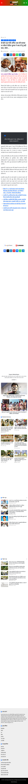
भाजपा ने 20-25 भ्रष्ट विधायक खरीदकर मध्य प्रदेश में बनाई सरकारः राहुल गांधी (18, 501)
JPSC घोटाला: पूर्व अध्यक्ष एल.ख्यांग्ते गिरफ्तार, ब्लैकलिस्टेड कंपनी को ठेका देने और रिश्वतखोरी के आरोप (21, 444)
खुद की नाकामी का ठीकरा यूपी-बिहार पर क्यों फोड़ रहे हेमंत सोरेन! (21, 428)
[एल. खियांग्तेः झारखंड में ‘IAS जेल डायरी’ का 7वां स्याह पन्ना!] (7, 438)
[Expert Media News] (14, 3)
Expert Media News (5, 51)
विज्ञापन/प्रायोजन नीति (4, 775)
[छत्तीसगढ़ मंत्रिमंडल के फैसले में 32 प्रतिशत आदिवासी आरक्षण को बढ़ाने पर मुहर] (4, 507)
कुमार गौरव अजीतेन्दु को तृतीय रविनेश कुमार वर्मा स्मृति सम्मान (18, 517)
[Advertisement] (14, 21)
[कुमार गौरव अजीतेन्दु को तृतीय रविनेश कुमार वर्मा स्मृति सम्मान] (4, 518)
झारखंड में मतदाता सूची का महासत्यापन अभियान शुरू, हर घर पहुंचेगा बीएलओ (20, 460)
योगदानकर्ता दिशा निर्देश (5, 773)
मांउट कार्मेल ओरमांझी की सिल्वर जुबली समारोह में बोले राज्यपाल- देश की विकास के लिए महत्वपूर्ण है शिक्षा (17, 512)
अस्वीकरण (2, 750)
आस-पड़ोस (2, 738)
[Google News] (8, 245)
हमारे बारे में (2, 748)
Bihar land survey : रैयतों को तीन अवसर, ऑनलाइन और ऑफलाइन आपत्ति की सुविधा (17, 562)
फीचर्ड (2, 730)
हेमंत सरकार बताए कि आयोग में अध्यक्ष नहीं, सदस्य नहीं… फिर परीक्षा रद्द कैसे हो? (7, 460)
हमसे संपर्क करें (3, 756)
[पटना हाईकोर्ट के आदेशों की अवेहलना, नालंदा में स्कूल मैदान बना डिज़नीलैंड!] (4, 584)
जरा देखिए (2, 740)
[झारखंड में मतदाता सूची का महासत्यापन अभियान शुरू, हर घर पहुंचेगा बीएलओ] (21, 453)
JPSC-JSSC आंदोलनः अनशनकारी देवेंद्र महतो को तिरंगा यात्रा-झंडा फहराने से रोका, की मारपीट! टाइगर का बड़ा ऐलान (7, 429)
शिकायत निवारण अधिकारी (5, 764)
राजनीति (14, 40)
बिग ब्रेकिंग (6, 40)
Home (3, 37)
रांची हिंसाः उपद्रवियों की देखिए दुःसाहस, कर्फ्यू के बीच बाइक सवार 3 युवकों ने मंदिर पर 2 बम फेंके (14, 200)
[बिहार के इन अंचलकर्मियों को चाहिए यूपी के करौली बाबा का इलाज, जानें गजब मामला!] (4, 568)
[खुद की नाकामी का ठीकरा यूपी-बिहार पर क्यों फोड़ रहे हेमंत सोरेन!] (21, 422)
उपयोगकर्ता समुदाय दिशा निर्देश (6, 762)
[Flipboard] (19, 245)
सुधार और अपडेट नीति (4, 771)
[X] (16, 380)
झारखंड (2, 736)
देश (5, 37)
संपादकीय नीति (3, 768)
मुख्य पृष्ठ (2, 746)
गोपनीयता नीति (3, 752)
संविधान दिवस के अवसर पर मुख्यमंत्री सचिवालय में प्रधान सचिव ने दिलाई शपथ (17, 523)
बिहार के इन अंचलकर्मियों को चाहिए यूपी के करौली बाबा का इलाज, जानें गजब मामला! (17, 567)
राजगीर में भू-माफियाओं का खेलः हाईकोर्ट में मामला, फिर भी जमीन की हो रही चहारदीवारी (15, 196)
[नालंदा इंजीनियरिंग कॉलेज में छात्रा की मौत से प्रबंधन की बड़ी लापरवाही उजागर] (4, 573)
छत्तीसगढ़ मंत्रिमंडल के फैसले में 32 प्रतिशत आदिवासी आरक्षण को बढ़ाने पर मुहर (16, 506)
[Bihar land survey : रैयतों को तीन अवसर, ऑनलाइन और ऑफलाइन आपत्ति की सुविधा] (4, 563)
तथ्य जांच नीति (3, 766)
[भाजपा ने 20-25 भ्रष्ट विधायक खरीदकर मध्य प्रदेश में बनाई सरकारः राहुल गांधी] (4, 502)
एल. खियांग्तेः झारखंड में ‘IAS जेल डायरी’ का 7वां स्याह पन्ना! (7, 443)
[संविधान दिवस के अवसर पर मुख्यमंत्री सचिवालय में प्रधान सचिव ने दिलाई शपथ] (4, 524)
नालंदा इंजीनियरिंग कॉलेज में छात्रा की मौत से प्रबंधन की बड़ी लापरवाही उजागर (17, 572)
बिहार (10, 40)
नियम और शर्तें (3, 754)
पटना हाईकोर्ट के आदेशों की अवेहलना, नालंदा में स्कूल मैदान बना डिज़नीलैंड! (17, 583)
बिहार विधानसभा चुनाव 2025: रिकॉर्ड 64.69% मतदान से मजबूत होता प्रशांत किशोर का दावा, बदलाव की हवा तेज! (17, 578)
